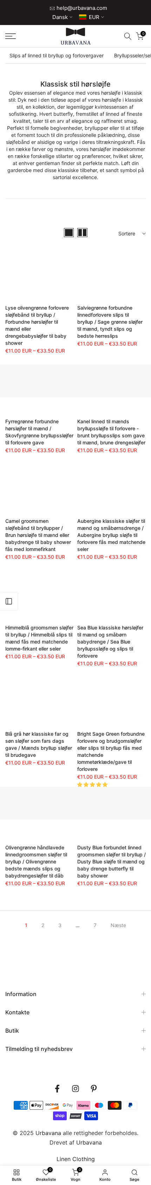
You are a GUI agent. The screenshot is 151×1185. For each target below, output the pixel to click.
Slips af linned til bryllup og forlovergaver (56, 55)
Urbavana (89, 1142)
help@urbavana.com (81, 8)
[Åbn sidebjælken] (9, 601)
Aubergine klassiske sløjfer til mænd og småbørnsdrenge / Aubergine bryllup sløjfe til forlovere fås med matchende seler (111, 535)
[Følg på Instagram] (75, 1089)
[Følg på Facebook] (57, 1089)
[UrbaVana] (75, 36)
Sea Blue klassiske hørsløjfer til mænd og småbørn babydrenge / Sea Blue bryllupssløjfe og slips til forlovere (110, 642)
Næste (118, 925)
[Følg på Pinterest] (94, 1089)
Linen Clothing (76, 1158)
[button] (93, 784)
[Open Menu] (21, 36)
